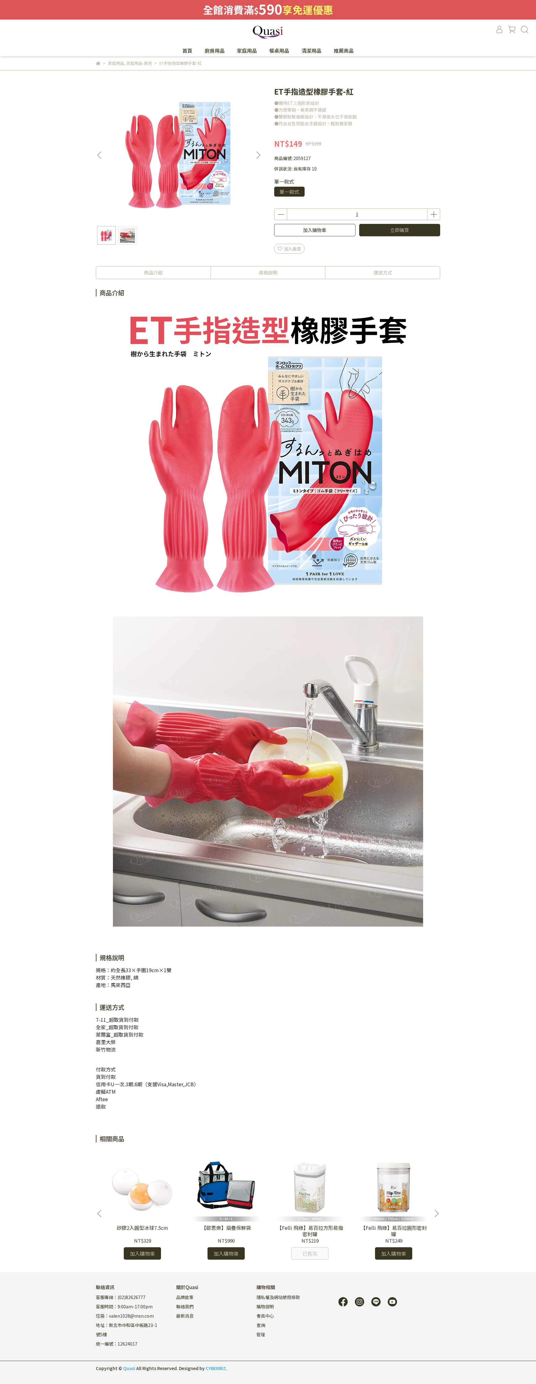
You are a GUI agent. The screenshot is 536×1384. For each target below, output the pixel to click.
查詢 (261, 1325)
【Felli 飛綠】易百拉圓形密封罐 (394, 1231)
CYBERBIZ (216, 1368)
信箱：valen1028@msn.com (125, 1316)
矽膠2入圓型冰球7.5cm (142, 1228)
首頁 (187, 50)
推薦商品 (344, 50)
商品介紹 (153, 272)
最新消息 (185, 1316)
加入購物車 (314, 230)
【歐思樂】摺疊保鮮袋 (226, 1228)
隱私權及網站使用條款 (278, 1297)
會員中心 (265, 1316)
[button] (258, 155)
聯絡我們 (185, 1306)
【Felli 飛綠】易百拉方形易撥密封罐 (310, 1231)
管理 (261, 1334)
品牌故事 (185, 1297)
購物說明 (265, 1306)
